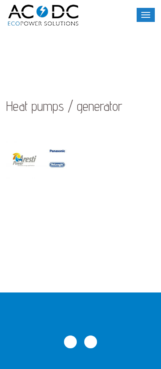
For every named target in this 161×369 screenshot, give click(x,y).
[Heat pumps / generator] (40, 159)
